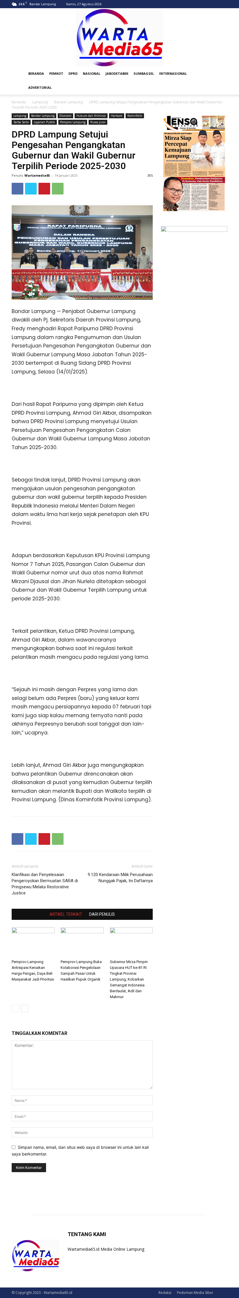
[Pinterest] (44, 188)
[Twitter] (31, 188)
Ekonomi (65, 116)
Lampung (40, 102)
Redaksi (165, 1292)
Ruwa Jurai (98, 122)
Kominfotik (134, 116)
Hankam (116, 116)
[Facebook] (17, 188)
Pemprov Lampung (72, 122)
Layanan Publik (44, 122)
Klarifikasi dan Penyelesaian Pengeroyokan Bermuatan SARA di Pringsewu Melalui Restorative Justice (45, 884)
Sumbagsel (143, 73)
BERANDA (36, 73)
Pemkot (56, 73)
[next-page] (24, 1008)
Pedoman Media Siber (195, 1292)
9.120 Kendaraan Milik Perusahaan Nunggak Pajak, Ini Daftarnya (120, 877)
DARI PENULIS (102, 914)
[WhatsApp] (58, 188)
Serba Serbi (21, 122)
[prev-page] (15, 1008)
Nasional (91, 73)
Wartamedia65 (37, 175)
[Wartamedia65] (119, 37)
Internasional (173, 73)
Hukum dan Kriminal (91, 116)
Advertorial (40, 87)
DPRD (73, 73)
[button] (220, 74)
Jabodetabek (117, 73)
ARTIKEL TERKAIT (66, 914)
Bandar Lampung (68, 102)
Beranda (19, 102)
